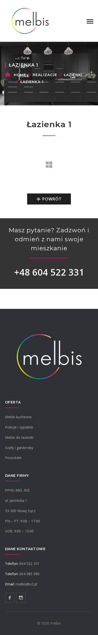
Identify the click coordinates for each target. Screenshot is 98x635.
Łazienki (73, 75)
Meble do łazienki (19, 437)
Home (20, 75)
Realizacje (45, 75)
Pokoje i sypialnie (19, 427)
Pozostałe (13, 457)
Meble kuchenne (18, 416)
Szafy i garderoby (19, 447)
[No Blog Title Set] (30, 20)
